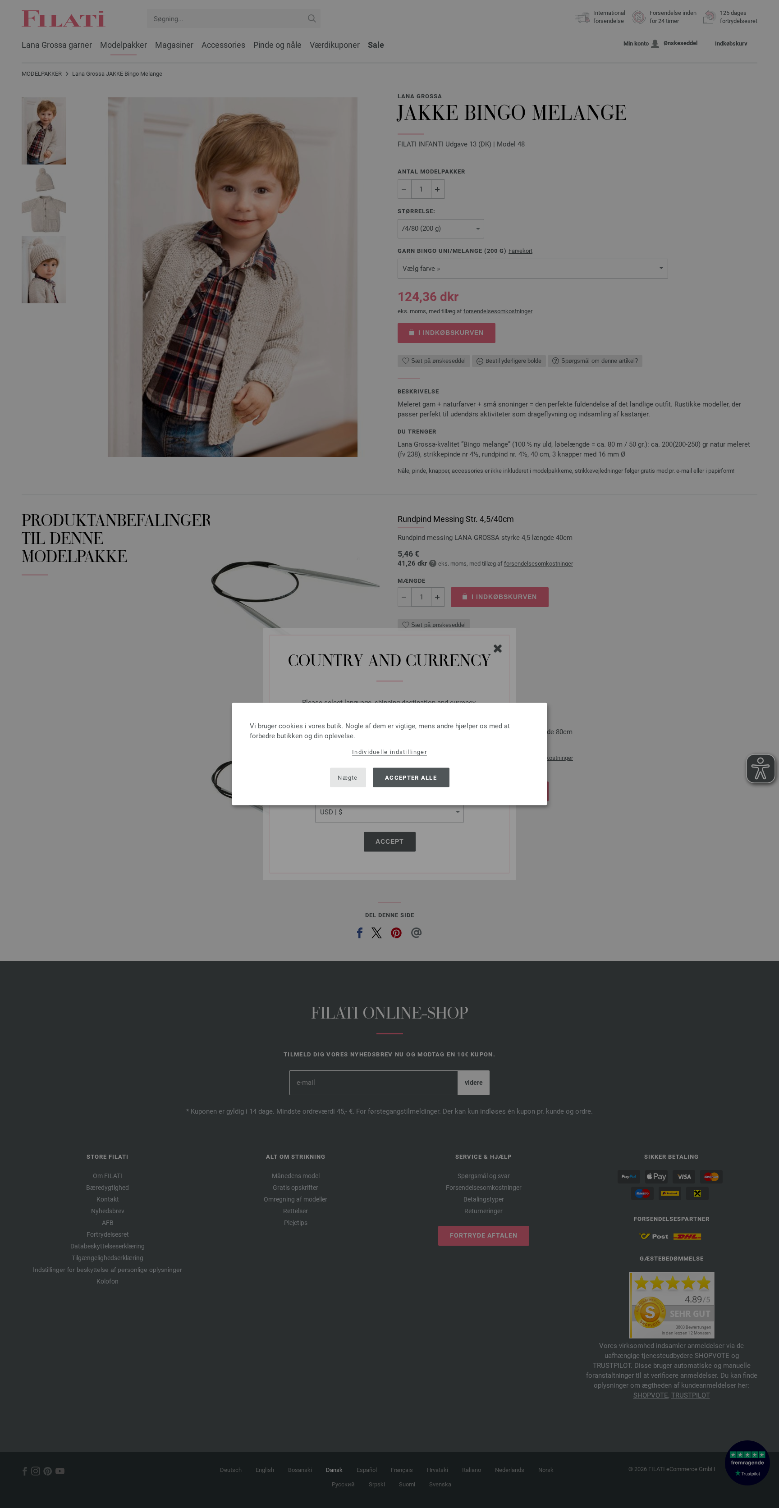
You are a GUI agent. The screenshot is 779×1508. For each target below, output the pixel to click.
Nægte (348, 777)
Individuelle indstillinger (389, 752)
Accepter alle (411, 777)
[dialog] (389, 754)
